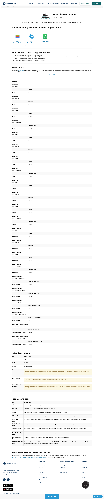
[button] (32, 3)
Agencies (4, 7)
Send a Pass (21, 70)
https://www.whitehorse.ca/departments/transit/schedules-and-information (29, 457)
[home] (10, 3)
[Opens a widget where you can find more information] (98, 496)
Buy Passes (52, 496)
